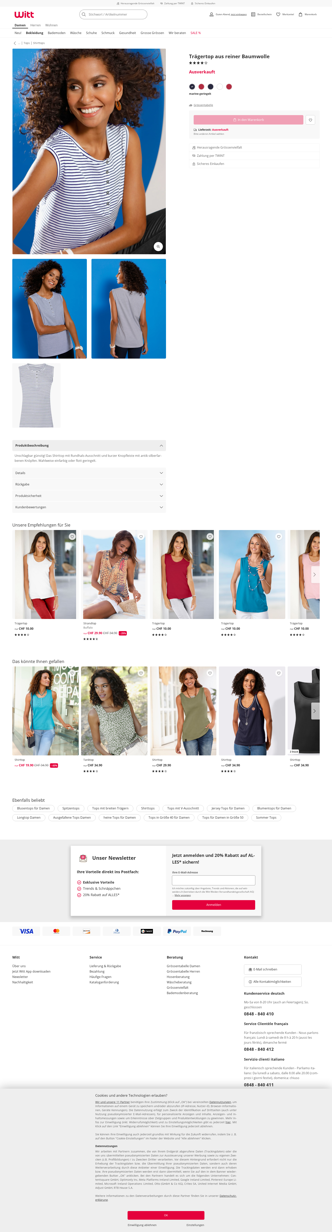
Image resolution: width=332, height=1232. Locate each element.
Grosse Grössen (152, 33)
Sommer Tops (266, 817)
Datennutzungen (220, 1102)
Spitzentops (71, 808)
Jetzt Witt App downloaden (31, 971)
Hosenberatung (178, 977)
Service (96, 957)
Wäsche (75, 33)
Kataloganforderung (104, 982)
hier (228, 1122)
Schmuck (108, 33)
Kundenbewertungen (30, 507)
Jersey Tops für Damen (228, 808)
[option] (192, 87)
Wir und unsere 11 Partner (112, 1102)
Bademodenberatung (182, 993)
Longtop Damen (29, 817)
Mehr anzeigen (183, 895)
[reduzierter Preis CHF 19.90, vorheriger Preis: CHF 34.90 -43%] (45, 710)
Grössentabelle (203, 105)
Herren (35, 25)
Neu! (18, 33)
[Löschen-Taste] (143, 14)
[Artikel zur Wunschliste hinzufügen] (310, 120)
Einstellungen (195, 1225)
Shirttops (39, 43)
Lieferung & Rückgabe (105, 966)
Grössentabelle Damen (183, 966)
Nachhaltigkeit (22, 982)
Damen (20, 25)
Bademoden (57, 33)
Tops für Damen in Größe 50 (222, 817)
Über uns (19, 966)
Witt (16, 957)
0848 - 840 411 (259, 1084)
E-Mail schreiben (263, 970)
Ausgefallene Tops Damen (72, 817)
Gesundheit (127, 33)
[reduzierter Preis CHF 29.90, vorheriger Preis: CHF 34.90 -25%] (114, 574)
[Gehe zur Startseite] (24, 14)
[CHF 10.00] (45, 574)
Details (20, 473)
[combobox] (122, 14)
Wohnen (51, 25)
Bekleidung (34, 33)
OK (166, 1215)
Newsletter (20, 977)
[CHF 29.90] (183, 710)
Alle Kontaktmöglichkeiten (272, 981)
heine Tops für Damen (120, 817)
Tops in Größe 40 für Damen (169, 817)
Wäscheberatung (179, 982)
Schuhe (91, 33)
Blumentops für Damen (274, 808)
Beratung (175, 957)
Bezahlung (97, 971)
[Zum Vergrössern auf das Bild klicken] (158, 246)
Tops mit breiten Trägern (110, 808)
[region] (166, 1160)
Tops (27, 43)
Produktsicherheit (28, 496)
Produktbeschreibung (32, 445)
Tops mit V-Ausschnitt (183, 808)
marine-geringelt (200, 94)
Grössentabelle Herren (183, 971)
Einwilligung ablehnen (142, 1225)
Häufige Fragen (100, 977)
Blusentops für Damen (33, 808)
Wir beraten (177, 33)
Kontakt (251, 957)
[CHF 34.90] (114, 710)
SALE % (196, 33)
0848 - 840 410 (259, 1014)
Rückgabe (22, 484)
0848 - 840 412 (259, 1049)
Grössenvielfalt (177, 987)
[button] (14, 43)
